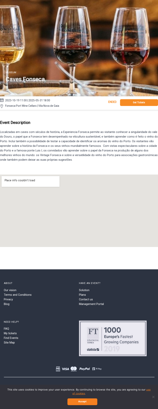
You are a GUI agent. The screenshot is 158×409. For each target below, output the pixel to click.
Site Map (9, 342)
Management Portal (91, 304)
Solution (84, 290)
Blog (6, 304)
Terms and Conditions (18, 294)
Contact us (86, 299)
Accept (82, 401)
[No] (153, 397)
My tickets (10, 333)
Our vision (10, 290)
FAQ (6, 328)
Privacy (8, 299)
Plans (82, 294)
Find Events (11, 338)
